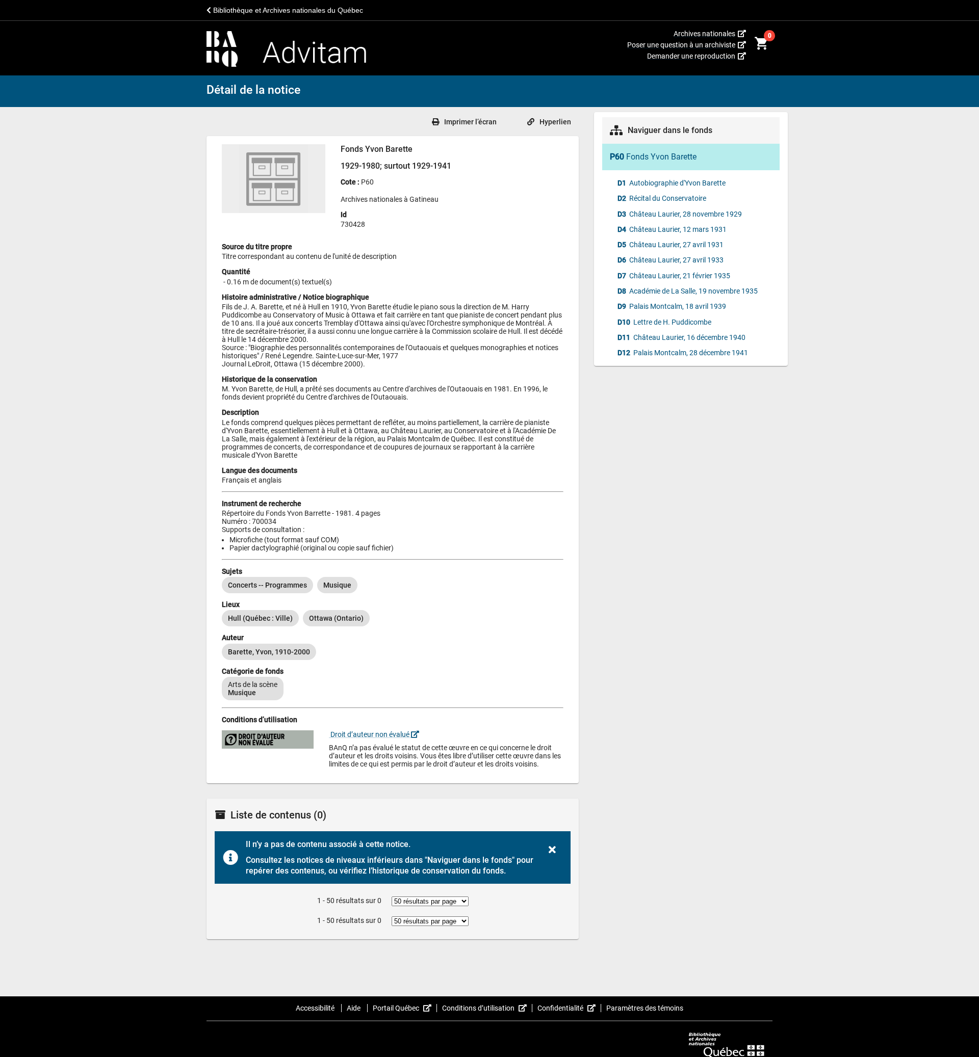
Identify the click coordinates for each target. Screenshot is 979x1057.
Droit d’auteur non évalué (370, 734)
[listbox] (392, 585)
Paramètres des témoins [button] (644, 1008)
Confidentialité (569, 1008)
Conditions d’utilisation (487, 1008)
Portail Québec (405, 1008)
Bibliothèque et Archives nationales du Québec (287, 10)
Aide (354, 1008)
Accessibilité (316, 1008)
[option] (267, 585)
